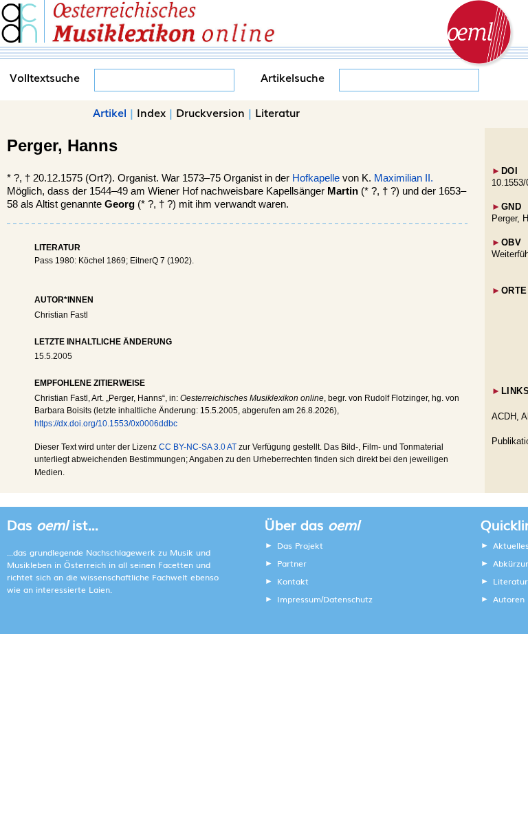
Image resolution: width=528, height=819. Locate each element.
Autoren (509, 599)
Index (151, 112)
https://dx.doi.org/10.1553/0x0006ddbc (105, 423)
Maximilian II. (403, 178)
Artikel (109, 112)
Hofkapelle (316, 178)
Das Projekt (300, 545)
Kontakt (293, 581)
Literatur (277, 112)
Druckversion (210, 112)
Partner (292, 563)
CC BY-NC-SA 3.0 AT (197, 447)
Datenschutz (348, 599)
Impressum (299, 599)
